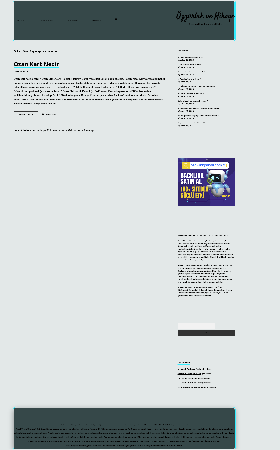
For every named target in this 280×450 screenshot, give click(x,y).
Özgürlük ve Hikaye (205, 16)
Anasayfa (21, 20)
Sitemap (89, 130)
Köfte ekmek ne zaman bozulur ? (193, 101)
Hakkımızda (97, 20)
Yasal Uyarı (73, 20)
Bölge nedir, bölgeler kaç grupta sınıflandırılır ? (199, 108)
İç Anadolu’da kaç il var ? (189, 79)
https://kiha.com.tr (72, 130)
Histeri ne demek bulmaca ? (191, 94)
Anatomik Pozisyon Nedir (189, 369)
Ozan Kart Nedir (36, 64)
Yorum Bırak (51, 114)
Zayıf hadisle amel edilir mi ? (191, 123)
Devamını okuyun (28, 115)
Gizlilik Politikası (47, 20)
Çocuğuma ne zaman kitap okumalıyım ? (196, 86)
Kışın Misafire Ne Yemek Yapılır (192, 387)
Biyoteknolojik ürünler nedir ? (191, 57)
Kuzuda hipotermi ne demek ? (191, 72)
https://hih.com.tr (50, 130)
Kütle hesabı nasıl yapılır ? (190, 64)
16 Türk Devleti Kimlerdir (189, 378)
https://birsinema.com (27, 130)
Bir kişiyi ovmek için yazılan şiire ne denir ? (198, 116)
